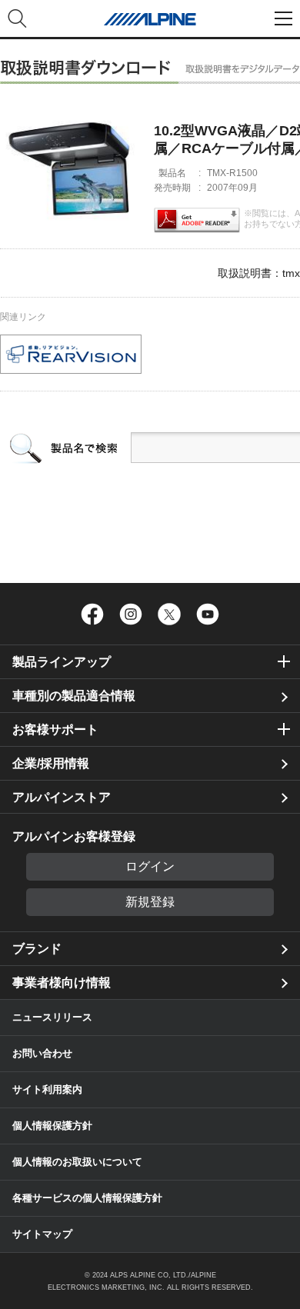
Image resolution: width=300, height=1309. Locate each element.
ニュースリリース (52, 1017)
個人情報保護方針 (52, 1125)
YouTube (207, 613)
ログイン (150, 866)
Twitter (169, 613)
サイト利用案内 (47, 1089)
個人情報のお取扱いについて (77, 1161)
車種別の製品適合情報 (73, 695)
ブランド (37, 948)
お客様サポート (55, 729)
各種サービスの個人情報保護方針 (87, 1198)
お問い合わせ (42, 1053)
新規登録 (150, 901)
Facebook (92, 613)
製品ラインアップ (61, 661)
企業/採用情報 (50, 763)
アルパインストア (61, 797)
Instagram (130, 613)
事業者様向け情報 (61, 982)
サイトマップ (42, 1234)
